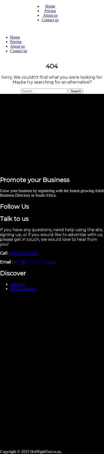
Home (50, 6)
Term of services (23, 289)
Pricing (50, 11)
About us (50, 15)
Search (76, 91)
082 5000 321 (24, 253)
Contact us (50, 20)
